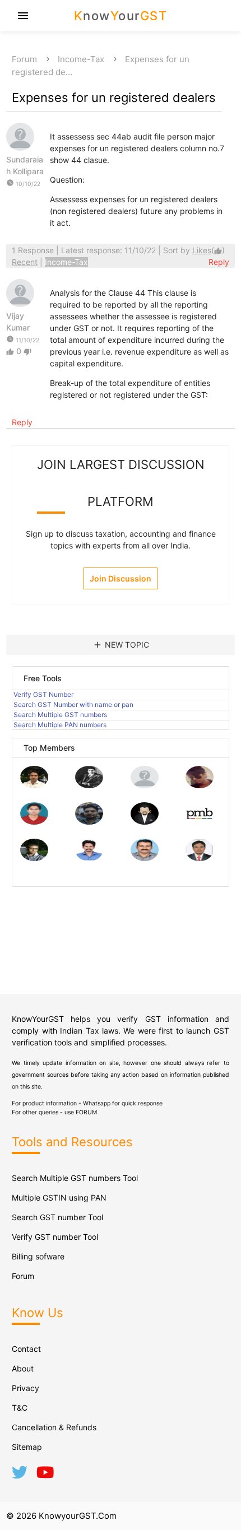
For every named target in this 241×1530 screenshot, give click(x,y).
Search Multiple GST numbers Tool (75, 1178)
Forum (24, 59)
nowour (121, 15)
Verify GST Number (43, 694)
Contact (26, 1349)
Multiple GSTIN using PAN (59, 1197)
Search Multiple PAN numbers (59, 724)
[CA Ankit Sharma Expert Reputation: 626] (34, 821)
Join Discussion (120, 578)
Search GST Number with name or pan (73, 704)
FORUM (86, 1112)
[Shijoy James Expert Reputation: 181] (145, 858)
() (208, 250)
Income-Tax (81, 59)
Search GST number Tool (57, 1217)
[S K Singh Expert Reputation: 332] (89, 821)
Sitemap (27, 1447)
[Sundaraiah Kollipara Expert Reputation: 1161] (145, 785)
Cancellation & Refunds (54, 1427)
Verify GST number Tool (55, 1236)
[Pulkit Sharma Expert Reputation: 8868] (34, 785)
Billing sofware (38, 1256)
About (23, 1368)
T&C (19, 1407)
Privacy (25, 1388)
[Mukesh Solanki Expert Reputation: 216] (34, 858)
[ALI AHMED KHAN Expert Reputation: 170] (200, 858)
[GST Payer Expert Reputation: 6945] (89, 785)
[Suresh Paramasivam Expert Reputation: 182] (89, 858)
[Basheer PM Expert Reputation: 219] (200, 821)
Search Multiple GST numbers (60, 714)
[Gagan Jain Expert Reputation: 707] (200, 785)
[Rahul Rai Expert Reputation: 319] (145, 821)
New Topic (120, 645)
